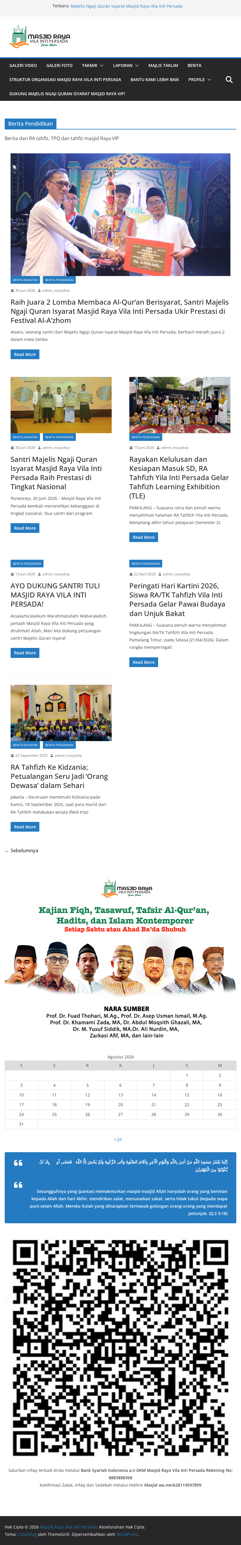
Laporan (123, 65)
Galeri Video (23, 65)
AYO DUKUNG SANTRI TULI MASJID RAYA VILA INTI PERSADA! (55, 595)
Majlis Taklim (163, 65)
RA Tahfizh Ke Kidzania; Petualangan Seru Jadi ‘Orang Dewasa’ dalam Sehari (59, 776)
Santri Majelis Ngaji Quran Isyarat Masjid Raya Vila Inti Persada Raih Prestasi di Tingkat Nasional (56, 473)
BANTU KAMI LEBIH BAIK (154, 79)
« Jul (118, 1139)
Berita (194, 65)
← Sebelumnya (21, 850)
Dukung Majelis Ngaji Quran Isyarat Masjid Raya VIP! (67, 93)
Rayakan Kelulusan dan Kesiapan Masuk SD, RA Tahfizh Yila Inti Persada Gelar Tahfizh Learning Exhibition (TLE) (179, 477)
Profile (196, 79)
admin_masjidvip (56, 290)
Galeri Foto (59, 65)
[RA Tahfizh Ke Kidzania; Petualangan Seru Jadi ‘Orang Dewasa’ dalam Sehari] (61, 713)
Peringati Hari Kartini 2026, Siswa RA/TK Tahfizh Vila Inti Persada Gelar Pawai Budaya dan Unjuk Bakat (177, 599)
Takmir (89, 65)
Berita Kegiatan (25, 280)
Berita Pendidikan (59, 280)
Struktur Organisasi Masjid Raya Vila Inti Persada (65, 79)
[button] (100, 65)
